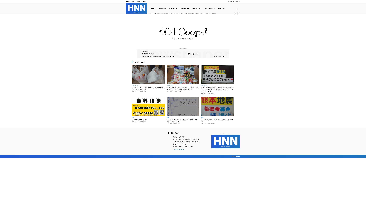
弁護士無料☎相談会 (164, 13)
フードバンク (135, 85)
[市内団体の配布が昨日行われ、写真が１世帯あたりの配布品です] (148, 74)
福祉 (133, 117)
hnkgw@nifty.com (179, 149)
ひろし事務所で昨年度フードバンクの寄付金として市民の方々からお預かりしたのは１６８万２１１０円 (217, 89)
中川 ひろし (135, 91)
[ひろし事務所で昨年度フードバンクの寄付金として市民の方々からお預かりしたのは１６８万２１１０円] (217, 74)
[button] (237, 8)
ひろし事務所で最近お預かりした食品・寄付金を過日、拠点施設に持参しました (183, 88)
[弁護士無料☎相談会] (148, 106)
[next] (238, 13)
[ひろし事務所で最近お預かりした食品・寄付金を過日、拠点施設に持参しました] (183, 74)
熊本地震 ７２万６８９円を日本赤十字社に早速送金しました (182, 121)
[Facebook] (224, 1)
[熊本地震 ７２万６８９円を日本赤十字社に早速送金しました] (183, 106)
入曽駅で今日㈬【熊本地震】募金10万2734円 (217, 121)
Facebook (237, 156)
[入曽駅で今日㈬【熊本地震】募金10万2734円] (217, 106)
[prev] (235, 13)
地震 (168, 117)
